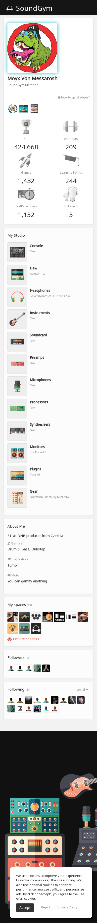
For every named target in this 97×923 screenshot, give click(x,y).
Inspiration (19, 559)
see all (81, 690)
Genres (16, 543)
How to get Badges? (75, 97)
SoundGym (33, 8)
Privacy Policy (67, 907)
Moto (15, 575)
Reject (45, 907)
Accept (25, 907)
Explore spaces (25, 639)
